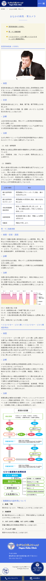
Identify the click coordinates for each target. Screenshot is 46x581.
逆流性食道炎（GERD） (17, 26)
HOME (3, 9)
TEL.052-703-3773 (15, 558)
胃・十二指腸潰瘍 (15, 32)
